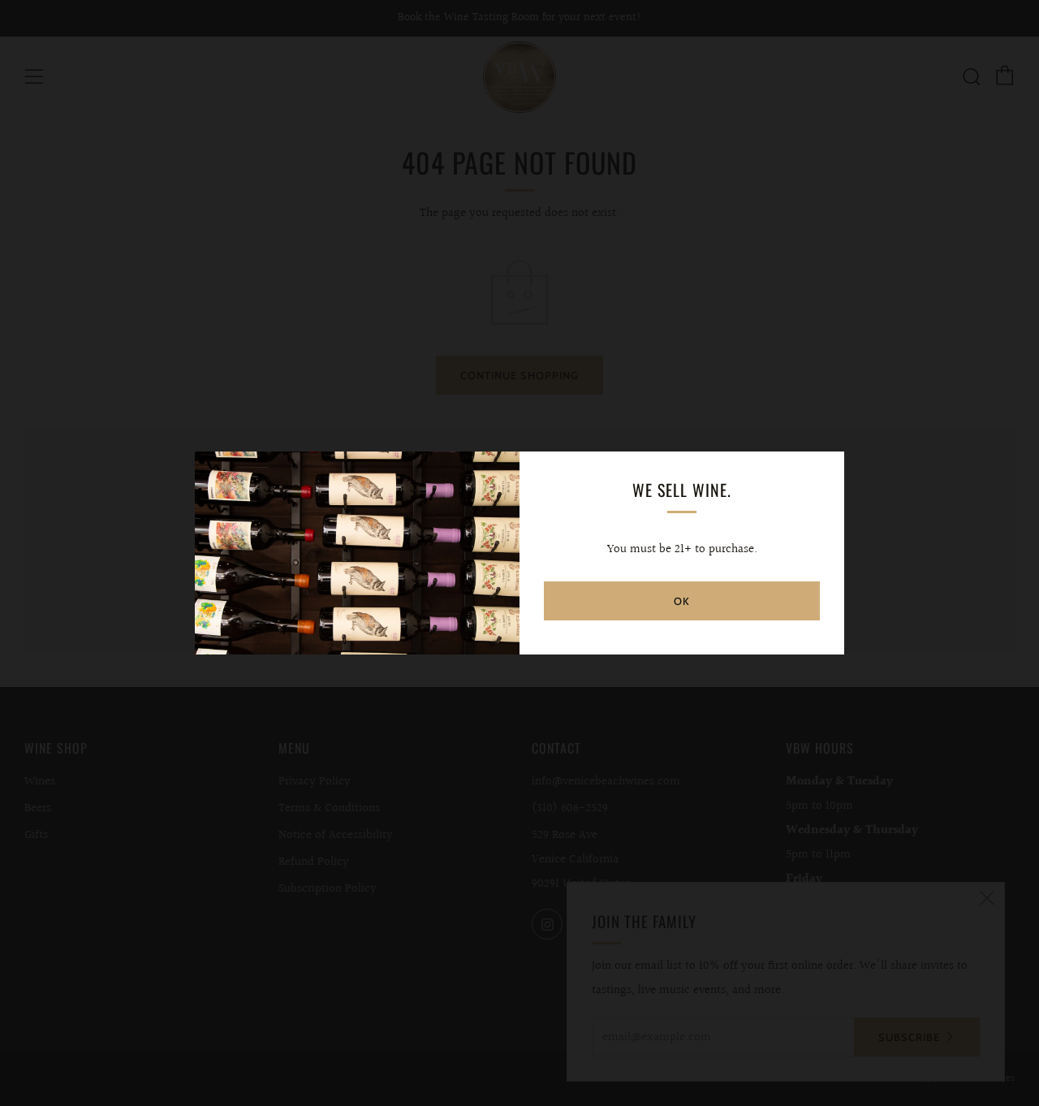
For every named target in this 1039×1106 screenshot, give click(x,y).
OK (682, 600)
